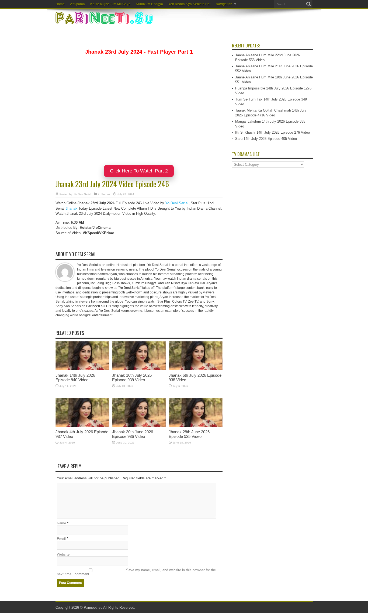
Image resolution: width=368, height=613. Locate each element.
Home (60, 4)
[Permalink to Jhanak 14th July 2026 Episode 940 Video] (82, 369)
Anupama (77, 4)
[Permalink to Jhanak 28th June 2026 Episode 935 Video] (196, 426)
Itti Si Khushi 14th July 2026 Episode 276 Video (272, 132)
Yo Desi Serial (82, 194)
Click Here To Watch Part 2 (139, 171)
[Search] (309, 4)
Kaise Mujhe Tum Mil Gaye (110, 4)
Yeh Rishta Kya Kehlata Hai (189, 4)
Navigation (224, 4)
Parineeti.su (93, 607)
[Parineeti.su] (104, 20)
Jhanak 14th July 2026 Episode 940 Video (75, 377)
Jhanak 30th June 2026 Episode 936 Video (132, 434)
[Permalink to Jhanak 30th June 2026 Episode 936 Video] (139, 426)
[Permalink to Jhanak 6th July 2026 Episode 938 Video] (196, 369)
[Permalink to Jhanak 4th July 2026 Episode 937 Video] (82, 426)
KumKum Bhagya (149, 4)
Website (63, 554)
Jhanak (105, 194)
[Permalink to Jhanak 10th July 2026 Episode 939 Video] (139, 369)
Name (61, 523)
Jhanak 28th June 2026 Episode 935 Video (189, 434)
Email (61, 539)
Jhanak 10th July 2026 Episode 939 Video (132, 377)
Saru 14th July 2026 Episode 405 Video (266, 139)
